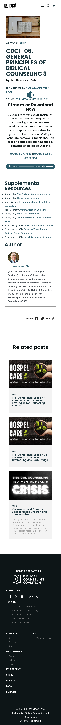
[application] (30, 166)
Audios (12, 646)
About (11, 656)
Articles (12, 638)
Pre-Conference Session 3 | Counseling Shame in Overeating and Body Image (30, 457)
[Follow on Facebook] (10, 596)
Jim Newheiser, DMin (19, 266)
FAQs (9, 686)
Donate (10, 680)
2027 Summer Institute (43, 638)
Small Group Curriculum (22, 614)
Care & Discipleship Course (24, 606)
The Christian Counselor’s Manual (34, 194)
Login (11, 664)
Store (9, 675)
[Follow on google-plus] (27, 596)
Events (34, 633)
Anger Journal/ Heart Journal (39, 225)
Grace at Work (34, 721)
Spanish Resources (20, 622)
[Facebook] (36, 319)
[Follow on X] (16, 596)
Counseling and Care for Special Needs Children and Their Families (29, 511)
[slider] (49, 166)
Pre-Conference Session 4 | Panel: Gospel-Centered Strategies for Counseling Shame (29, 401)
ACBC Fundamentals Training (25, 610)
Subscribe (13, 660)
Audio (23, 43)
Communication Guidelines (34, 210)
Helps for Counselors (28, 198)
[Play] (9, 166)
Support (11, 692)
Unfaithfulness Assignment (37, 237)
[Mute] (43, 166)
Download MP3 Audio (20, 154)
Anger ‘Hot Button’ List (27, 213)
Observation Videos (20, 618)
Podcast (13, 642)
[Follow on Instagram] (22, 596)
